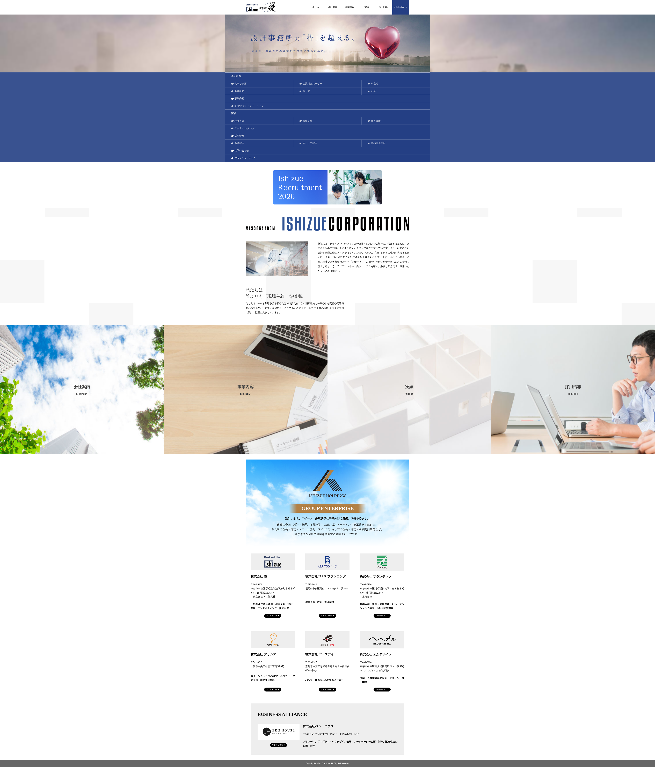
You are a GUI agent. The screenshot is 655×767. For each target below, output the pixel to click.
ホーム (315, 7)
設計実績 (239, 120)
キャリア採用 (310, 143)
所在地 (374, 83)
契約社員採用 (378, 143)
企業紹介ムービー (312, 83)
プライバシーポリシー (246, 158)
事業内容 (349, 7)
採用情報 (383, 7)
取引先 (306, 91)
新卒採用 (239, 143)
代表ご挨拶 (240, 83)
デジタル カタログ (244, 128)
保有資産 (376, 120)
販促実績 (307, 120)
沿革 (373, 91)
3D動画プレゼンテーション (249, 106)
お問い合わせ (400, 7)
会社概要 (239, 91)
